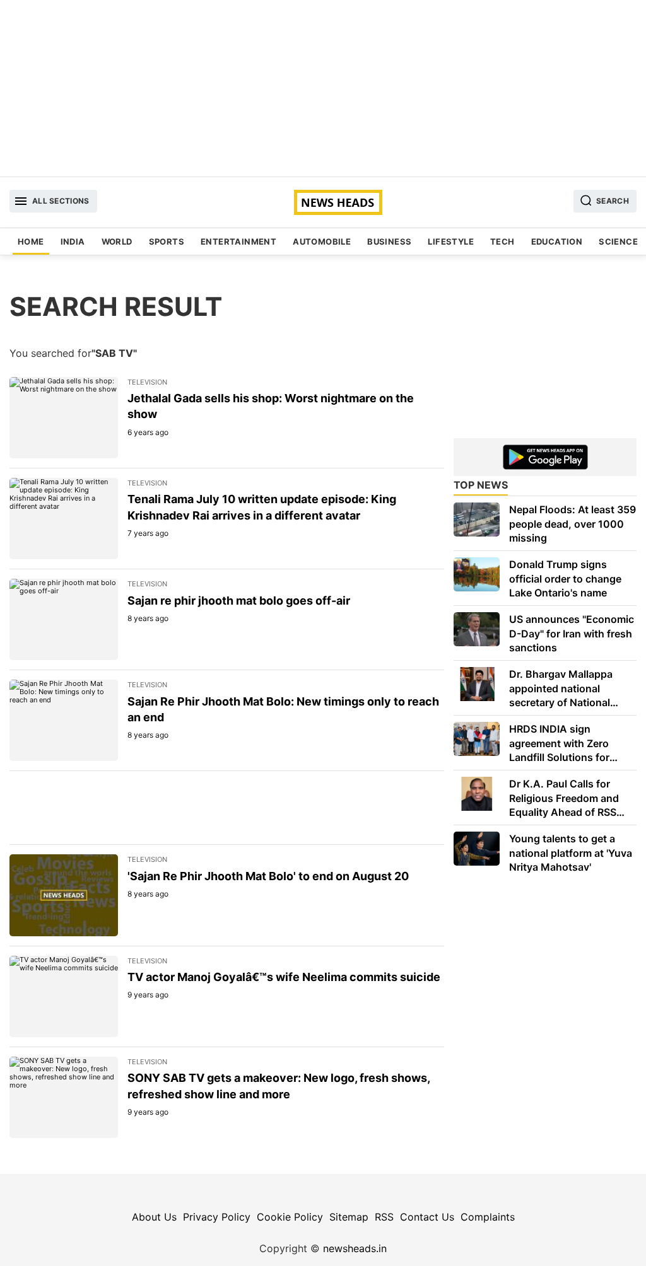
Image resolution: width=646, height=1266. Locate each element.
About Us (154, 1217)
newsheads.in (355, 1248)
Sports (166, 241)
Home (31, 241)
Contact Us (427, 1217)
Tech (502, 241)
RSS (384, 1217)
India (73, 241)
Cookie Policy (290, 1217)
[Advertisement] (323, 88)
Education (557, 241)
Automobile (322, 241)
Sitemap (348, 1217)
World (117, 241)
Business (389, 241)
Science (618, 241)
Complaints (488, 1217)
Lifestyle (451, 241)
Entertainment (238, 241)
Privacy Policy (216, 1217)
